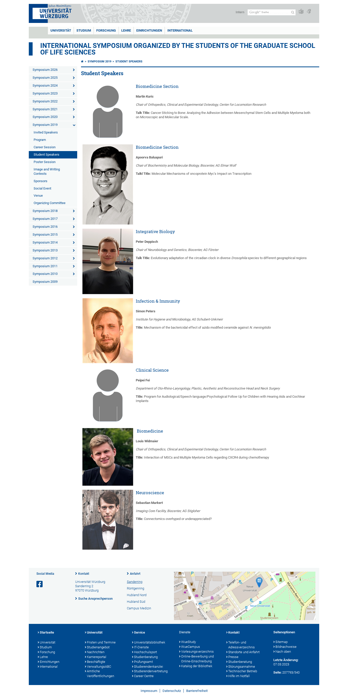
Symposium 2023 (45, 93)
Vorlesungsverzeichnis (197, 651)
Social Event (42, 188)
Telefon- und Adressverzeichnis (241, 644)
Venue (38, 195)
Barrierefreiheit (197, 691)
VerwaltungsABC (99, 666)
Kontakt (83, 573)
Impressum (149, 691)
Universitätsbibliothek (149, 642)
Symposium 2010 (45, 274)
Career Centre (144, 676)
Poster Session (45, 162)
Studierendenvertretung (151, 671)
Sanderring (134, 582)
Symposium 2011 (45, 266)
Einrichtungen (149, 30)
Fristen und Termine (101, 642)
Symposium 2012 (45, 258)
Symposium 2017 (45, 219)
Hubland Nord (136, 595)
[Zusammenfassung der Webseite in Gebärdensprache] (309, 11)
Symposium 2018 (45, 211)
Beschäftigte (96, 662)
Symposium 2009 (45, 282)
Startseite (47, 632)
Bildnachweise (286, 647)
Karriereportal (96, 657)
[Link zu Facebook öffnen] (40, 584)
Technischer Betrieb (242, 671)
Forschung (106, 30)
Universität (60, 30)
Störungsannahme (241, 666)
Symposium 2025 (45, 77)
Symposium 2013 (45, 250)
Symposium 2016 (45, 227)
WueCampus (190, 647)
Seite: (277, 672)
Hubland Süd (136, 602)
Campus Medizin (139, 608)
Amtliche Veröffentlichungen (100, 673)
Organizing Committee (49, 203)
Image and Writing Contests (47, 171)
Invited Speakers (46, 132)
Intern (240, 12)
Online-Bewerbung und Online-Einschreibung (197, 658)
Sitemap (281, 642)
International (180, 30)
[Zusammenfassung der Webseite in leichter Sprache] (301, 11)
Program (40, 140)
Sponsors (40, 181)
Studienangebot (98, 647)
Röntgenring (135, 588)
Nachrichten (95, 652)
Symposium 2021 (45, 109)
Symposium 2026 (45, 70)
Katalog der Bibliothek (196, 666)
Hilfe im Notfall (239, 676)
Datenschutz (172, 691)
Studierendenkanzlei (148, 666)
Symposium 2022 (45, 101)
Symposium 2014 (45, 242)
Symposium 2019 (45, 125)
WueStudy (188, 642)
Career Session (45, 147)
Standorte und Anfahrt (244, 652)
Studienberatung (146, 657)
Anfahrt (135, 573)
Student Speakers (46, 154)
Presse (233, 657)
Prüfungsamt (143, 662)
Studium (83, 30)
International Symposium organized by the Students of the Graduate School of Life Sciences (177, 49)
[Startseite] (82, 61)
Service (139, 632)
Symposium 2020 (45, 117)
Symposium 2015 (45, 234)
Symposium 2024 (45, 85)
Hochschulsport (145, 652)
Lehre (126, 30)
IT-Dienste (141, 647)
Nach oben (283, 651)
